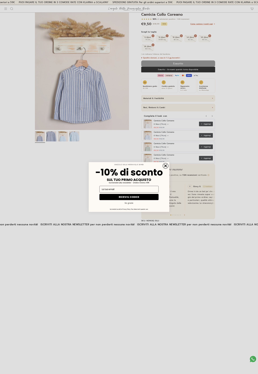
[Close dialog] (165, 166)
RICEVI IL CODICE (129, 197)
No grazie (129, 203)
